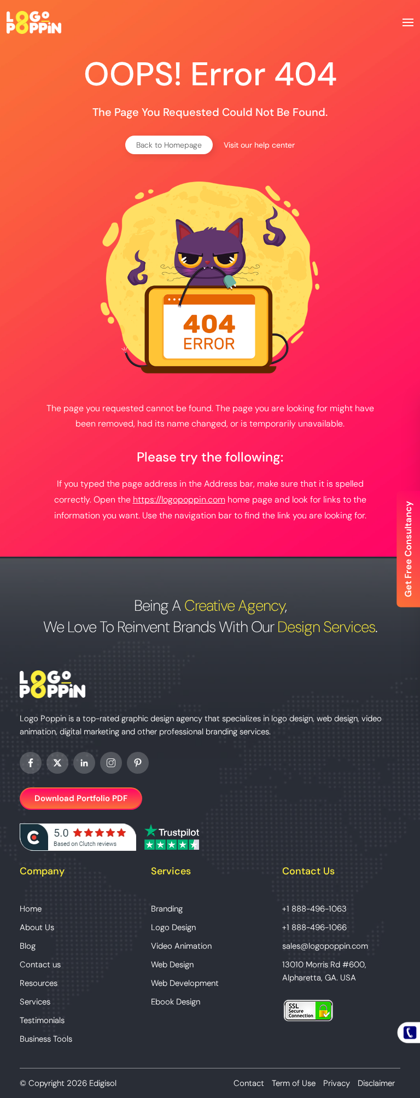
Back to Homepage (169, 145)
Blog (28, 946)
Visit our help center (259, 145)
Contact (249, 1083)
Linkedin (84, 763)
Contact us (40, 964)
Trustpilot (171, 837)
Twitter (57, 763)
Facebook (31, 763)
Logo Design (173, 927)
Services (35, 1001)
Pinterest (138, 763)
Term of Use (294, 1083)
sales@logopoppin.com (325, 946)
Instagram (111, 763)
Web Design (172, 964)
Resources (38, 983)
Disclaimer (376, 1083)
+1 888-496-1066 (314, 927)
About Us (37, 927)
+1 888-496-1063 (314, 908)
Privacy (336, 1083)
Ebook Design (175, 1001)
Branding (167, 908)
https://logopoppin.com (179, 499)
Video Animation (181, 946)
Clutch (78, 837)
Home (31, 908)
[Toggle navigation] (407, 22)
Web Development (185, 983)
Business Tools (46, 1038)
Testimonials (42, 1020)
